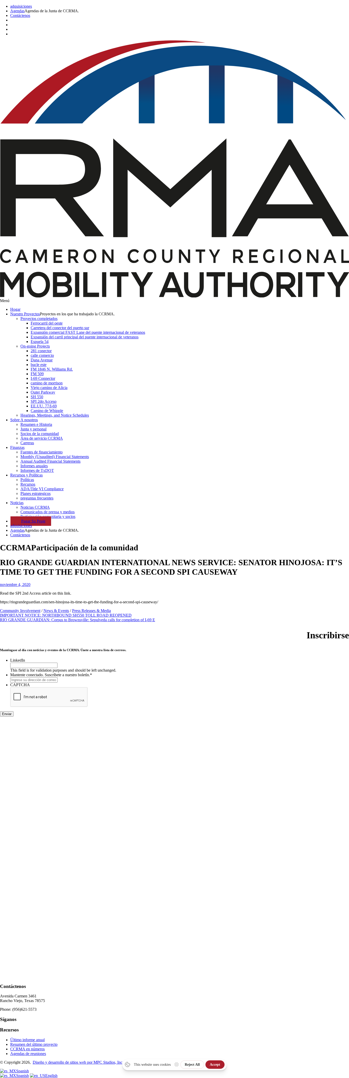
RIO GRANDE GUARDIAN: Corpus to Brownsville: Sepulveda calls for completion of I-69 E (77, 620)
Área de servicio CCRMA (41, 438)
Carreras (27, 443)
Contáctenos (20, 15)
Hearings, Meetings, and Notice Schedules (54, 415)
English (51, 1075)
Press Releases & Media (91, 610)
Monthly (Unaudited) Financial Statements (54, 456)
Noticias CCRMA (35, 507)
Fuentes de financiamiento (41, 452)
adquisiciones (21, 6)
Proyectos (25, 314)
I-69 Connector (43, 378)
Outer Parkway (43, 392)
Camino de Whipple (47, 410)
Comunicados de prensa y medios (47, 512)
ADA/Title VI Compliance (42, 489)
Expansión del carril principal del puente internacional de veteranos (84, 337)
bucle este (38, 364)
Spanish (22, 1071)
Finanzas (17, 447)
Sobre (24, 420)
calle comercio (42, 355)
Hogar (15, 309)
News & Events (56, 610)
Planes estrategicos (35, 493)
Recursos (27, 484)
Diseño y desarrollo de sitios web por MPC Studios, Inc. (78, 1062)
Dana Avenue (42, 360)
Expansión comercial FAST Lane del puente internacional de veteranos (88, 332)
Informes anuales (34, 466)
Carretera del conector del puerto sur (60, 328)
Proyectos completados (38, 318)
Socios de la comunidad (39, 433)
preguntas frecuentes (36, 498)
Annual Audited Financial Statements (50, 461)
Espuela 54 (40, 341)
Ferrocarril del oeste (47, 323)
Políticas (27, 479)
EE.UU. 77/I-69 (44, 406)
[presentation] (49, 697)
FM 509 (37, 374)
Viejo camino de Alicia (49, 387)
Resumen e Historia (36, 424)
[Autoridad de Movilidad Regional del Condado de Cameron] (174, 296)
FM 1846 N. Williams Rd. (52, 369)
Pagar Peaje (33, 521)
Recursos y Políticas (26, 475)
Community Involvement (20, 610)
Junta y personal (33, 429)
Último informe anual (27, 1040)
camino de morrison (47, 383)
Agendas (17, 11)
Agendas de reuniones (28, 1053)
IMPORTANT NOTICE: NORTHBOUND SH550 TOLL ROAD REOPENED (66, 615)
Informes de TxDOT (37, 470)
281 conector (41, 351)
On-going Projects (35, 346)
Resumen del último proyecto (33, 1044)
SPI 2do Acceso (43, 401)
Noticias (17, 503)
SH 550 (37, 397)
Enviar (6, 714)
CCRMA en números (27, 1049)
